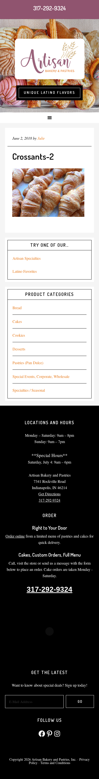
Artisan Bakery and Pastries (49, 58)
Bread (17, 307)
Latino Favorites (24, 271)
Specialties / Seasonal (28, 390)
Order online (15, 536)
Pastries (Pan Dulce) (27, 362)
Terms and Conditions (55, 762)
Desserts (18, 348)
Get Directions (49, 493)
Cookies (18, 335)
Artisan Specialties (26, 258)
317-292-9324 (49, 8)
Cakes (17, 321)
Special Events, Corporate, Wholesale (40, 376)
